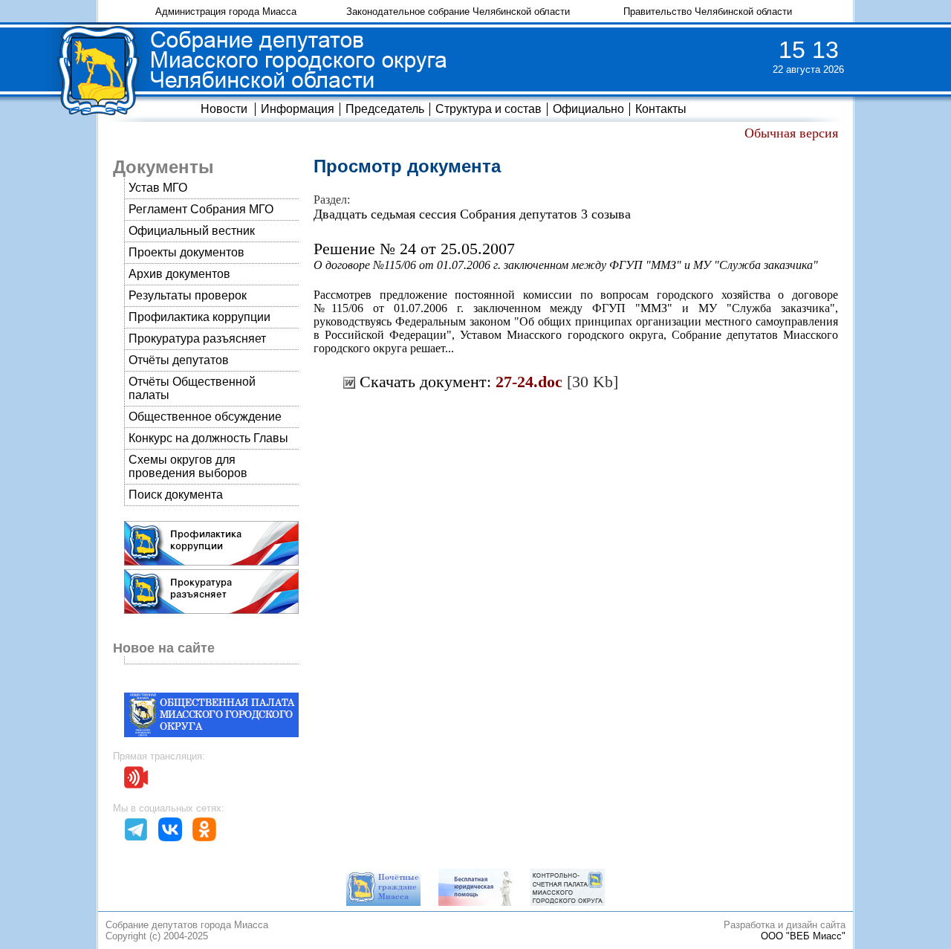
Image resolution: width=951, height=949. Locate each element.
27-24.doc (529, 381)
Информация (297, 109)
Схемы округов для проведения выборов (188, 466)
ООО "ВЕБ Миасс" (803, 936)
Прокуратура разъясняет (197, 338)
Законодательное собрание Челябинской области (458, 11)
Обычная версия (791, 133)
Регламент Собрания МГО (201, 209)
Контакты (661, 109)
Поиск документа (176, 494)
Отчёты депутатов (179, 360)
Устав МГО (158, 187)
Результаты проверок (188, 295)
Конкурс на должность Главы (208, 438)
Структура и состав (488, 109)
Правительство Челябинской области (707, 11)
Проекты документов (186, 252)
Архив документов (179, 274)
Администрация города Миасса (225, 11)
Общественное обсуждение (205, 416)
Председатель (384, 109)
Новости (224, 109)
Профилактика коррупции (199, 317)
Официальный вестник (192, 230)
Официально (588, 109)
